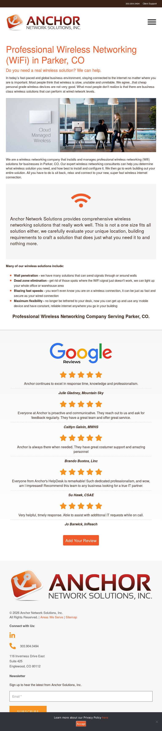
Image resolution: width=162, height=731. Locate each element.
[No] (157, 722)
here (105, 717)
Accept (81, 724)
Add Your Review (81, 540)
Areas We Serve (51, 617)
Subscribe (28, 712)
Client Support (150, 3)
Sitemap (71, 617)
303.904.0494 (133, 3)
